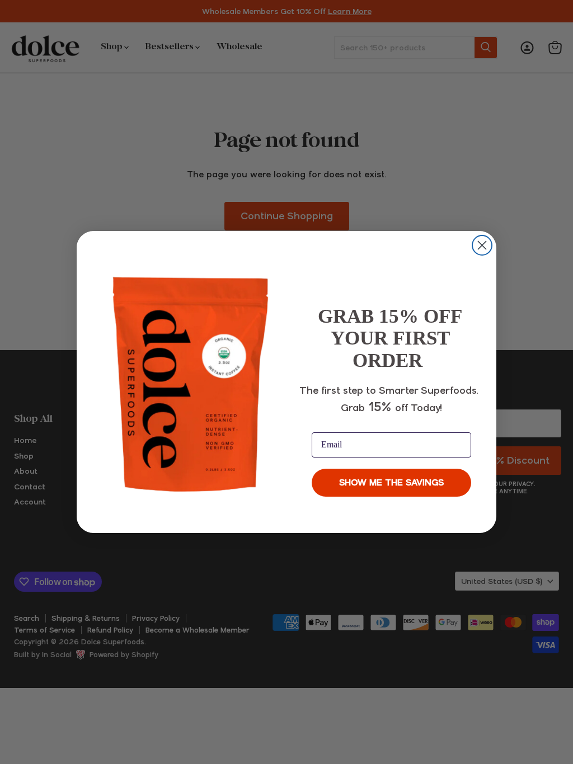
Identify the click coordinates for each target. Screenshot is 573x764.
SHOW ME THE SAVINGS (391, 482)
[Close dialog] (482, 245)
